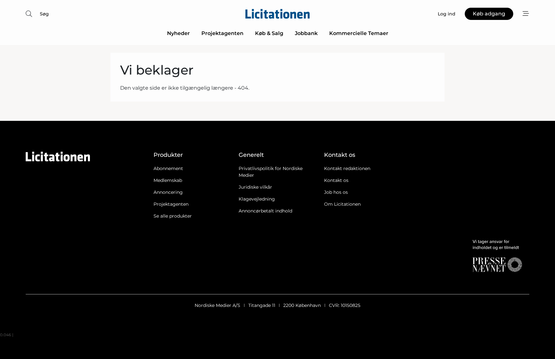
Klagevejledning (257, 199)
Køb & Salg (269, 33)
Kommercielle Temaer (358, 33)
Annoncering (168, 192)
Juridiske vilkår (255, 187)
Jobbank (306, 33)
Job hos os (336, 192)
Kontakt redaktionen (347, 168)
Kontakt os (336, 180)
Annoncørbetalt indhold (265, 211)
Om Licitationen (342, 204)
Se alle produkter (173, 216)
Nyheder (178, 33)
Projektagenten (222, 33)
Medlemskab (168, 180)
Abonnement (168, 168)
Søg (44, 14)
